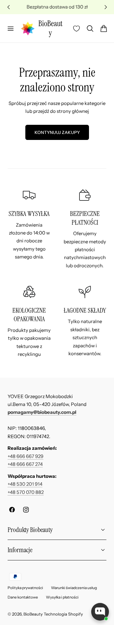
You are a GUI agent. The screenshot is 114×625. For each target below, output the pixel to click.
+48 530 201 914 (25, 484)
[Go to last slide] (8, 7)
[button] (10, 28)
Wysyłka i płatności (62, 597)
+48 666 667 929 (25, 456)
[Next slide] (105, 7)
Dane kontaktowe (23, 597)
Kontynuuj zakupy (57, 132)
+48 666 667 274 (25, 464)
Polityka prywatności (25, 587)
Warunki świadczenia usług (74, 587)
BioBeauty (33, 613)
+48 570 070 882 (26, 492)
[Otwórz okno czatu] (100, 612)
